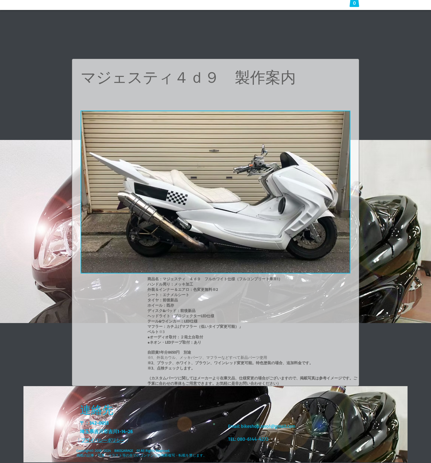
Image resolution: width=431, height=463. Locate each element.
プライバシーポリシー (103, 440)
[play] (337, 268)
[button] (215, 192)
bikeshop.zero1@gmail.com (268, 426)
